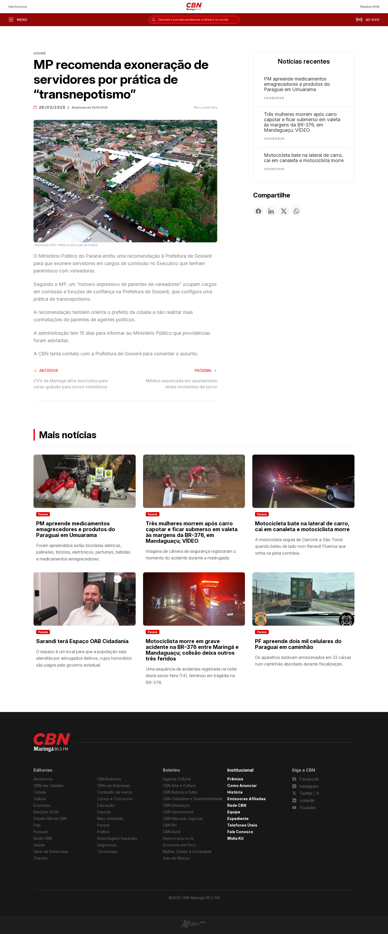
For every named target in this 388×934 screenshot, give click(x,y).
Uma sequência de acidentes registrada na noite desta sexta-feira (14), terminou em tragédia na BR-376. (191, 675)
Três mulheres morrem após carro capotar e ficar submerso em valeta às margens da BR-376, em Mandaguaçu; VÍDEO (302, 122)
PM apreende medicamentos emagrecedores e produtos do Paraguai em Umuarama (297, 84)
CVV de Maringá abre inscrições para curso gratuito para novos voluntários (71, 383)
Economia (42, 805)
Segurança (106, 845)
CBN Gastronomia (178, 812)
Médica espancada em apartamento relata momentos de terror (181, 383)
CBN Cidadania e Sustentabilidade (193, 798)
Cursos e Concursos (115, 798)
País (37, 825)
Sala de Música (176, 858)
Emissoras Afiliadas (246, 798)
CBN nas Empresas (113, 785)
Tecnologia (107, 851)
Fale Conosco (17, 6)
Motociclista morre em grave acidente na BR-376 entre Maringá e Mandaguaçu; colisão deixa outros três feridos (192, 650)
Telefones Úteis (242, 825)
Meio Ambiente (110, 818)
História (235, 792)
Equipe (233, 812)
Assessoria (43, 779)
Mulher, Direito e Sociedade (187, 851)
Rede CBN (43, 838)
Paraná (43, 514)
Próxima (203, 370)
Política (103, 831)
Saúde (39, 845)
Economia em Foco (179, 845)
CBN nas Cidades (49, 785)
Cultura (40, 798)
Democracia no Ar (178, 838)
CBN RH (170, 825)
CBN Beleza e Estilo (180, 792)
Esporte (104, 812)
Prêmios (235, 779)
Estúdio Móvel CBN (50, 818)
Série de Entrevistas (51, 851)
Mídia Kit (235, 838)
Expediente (238, 818)
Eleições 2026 (370, 6)
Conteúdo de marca (114, 792)
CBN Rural (171, 831)
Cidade (40, 792)
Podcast (41, 831)
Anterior (48, 370)
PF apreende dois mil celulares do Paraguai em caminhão (298, 644)
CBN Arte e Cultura (179, 785)
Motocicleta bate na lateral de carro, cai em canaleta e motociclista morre (304, 158)
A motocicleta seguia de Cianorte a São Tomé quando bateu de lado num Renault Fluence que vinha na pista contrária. (300, 546)
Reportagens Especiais (117, 838)
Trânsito (41, 858)
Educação (106, 805)
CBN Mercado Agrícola (183, 818)
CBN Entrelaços (176, 805)
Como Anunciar (242, 785)
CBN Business (109, 779)
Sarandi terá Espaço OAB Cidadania (82, 641)
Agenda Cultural (177, 779)
